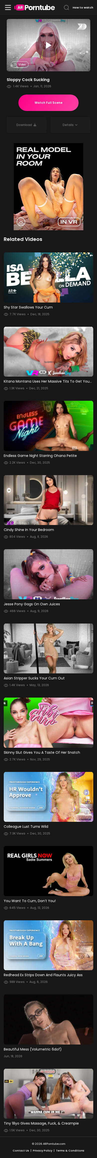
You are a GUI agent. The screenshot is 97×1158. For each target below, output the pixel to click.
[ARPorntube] (34, 7)
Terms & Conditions (70, 1151)
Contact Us (21, 1151)
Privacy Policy (42, 1151)
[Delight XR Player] (75, 27)
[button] (70, 125)
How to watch (83, 7)
